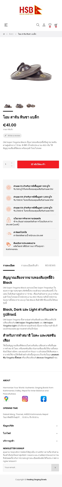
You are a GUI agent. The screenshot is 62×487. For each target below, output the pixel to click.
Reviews (50, 265)
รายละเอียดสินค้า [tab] (30, 265)
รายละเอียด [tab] (9, 265)
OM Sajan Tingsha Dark (27, 323)
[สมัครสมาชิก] (55, 467)
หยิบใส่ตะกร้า (39, 164)
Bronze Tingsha (45, 358)
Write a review (12, 135)
